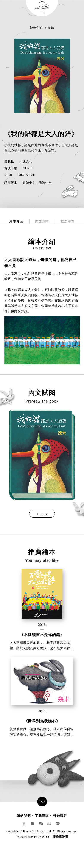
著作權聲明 (60, 836)
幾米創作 (36, 28)
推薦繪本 (68, 221)
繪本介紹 (16, 221)
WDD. (46, 836)
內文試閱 (42, 221)
